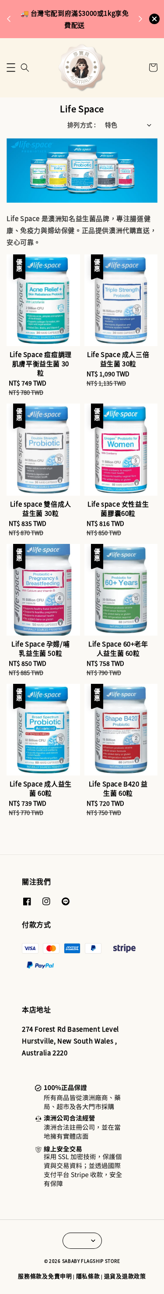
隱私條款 (88, 1276)
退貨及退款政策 (125, 1276)
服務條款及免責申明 (45, 1276)
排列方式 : (81, 124)
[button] (11, 67)
